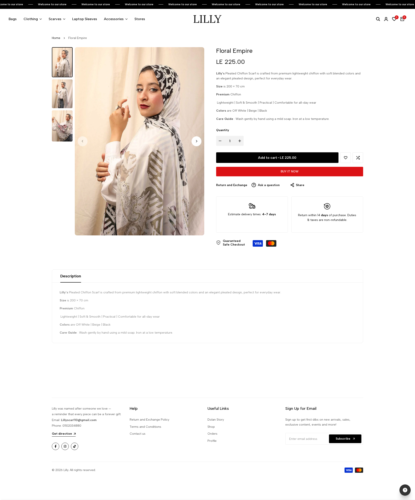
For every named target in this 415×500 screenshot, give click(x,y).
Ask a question (268, 185)
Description (70, 276)
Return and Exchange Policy (149, 419)
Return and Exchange (231, 185)
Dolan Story (216, 419)
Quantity (222, 130)
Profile (212, 441)
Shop (211, 427)
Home (56, 38)
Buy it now (289, 171)
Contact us (137, 434)
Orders (212, 434)
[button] (345, 157)
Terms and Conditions (145, 427)
